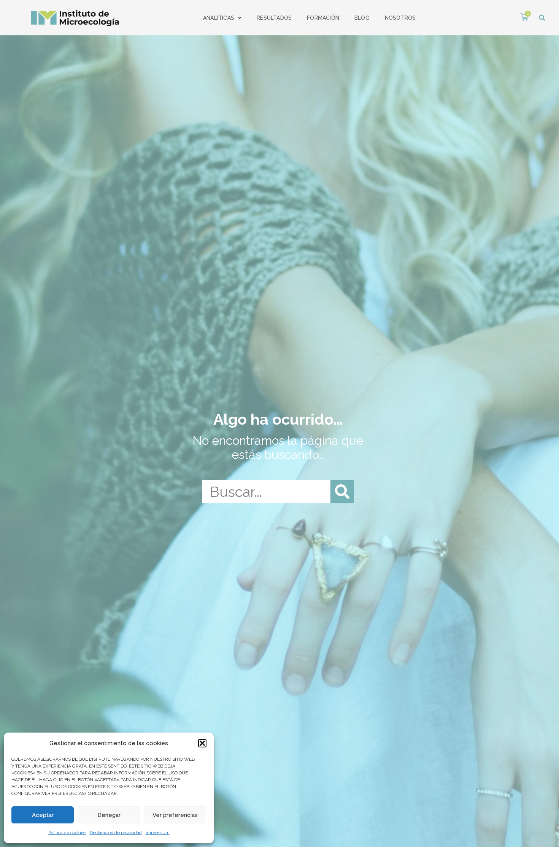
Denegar (109, 815)
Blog (362, 18)
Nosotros (400, 18)
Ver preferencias (175, 815)
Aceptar (43, 815)
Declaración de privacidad (116, 832)
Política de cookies (67, 832)
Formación (323, 18)
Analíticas (218, 18)
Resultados (274, 18)
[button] (202, 743)
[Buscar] (342, 491)
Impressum (158, 832)
